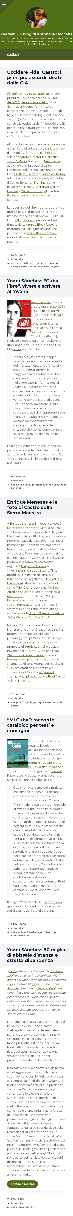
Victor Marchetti (44, 157)
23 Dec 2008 (18, 924)
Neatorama (53, 93)
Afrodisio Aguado (19, 592)
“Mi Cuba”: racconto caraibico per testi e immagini (31, 725)
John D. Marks (17, 161)
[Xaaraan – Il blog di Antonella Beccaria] (36, 17)
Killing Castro (24, 220)
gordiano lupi (39, 484)
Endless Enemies (26, 174)
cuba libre (24, 484)
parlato (50, 148)
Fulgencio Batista (33, 566)
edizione (46, 237)
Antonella (17, 259)
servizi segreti (51, 266)
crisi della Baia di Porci (42, 233)
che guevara (18, 702)
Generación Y (53, 902)
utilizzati (34, 195)
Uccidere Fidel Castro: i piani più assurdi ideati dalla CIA (34, 78)
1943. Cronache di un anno (25, 655)
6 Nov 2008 (17, 1199)
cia (13, 263)
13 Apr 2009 (18, 476)
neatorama (34, 266)
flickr (40, 263)
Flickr (51, 212)
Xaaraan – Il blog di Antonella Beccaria (36, 34)
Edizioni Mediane (49, 767)
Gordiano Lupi (51, 345)
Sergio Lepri (32, 646)
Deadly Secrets (35, 187)
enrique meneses (44, 702)
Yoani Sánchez (41, 302)
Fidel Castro (24, 587)
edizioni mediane (28, 932)
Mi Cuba (29, 775)
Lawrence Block (33, 224)
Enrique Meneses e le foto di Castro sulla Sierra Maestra (32, 507)
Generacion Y (40, 323)
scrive (17, 349)
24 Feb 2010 (18, 255)
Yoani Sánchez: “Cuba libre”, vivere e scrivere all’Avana (33, 286)
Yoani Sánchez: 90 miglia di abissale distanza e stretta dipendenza (36, 955)
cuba (19, 263)
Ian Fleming (37, 182)
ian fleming (51, 263)
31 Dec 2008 (18, 694)
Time (36, 458)
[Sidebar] (3, 3)
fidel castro (29, 263)
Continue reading (23, 1184)
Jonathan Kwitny (54, 174)
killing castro (19, 266)
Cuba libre (38, 336)
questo (46, 762)
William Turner (32, 191)
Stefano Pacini (20, 935)
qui (48, 454)
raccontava (26, 642)
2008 (17, 463)
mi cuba (53, 484)
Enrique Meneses (47, 523)
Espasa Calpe (16, 600)
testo (12, 971)
